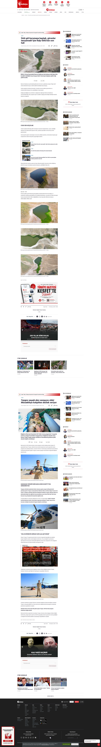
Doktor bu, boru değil (72, 87)
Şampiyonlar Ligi (35, 710)
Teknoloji (26, 720)
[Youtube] (28, 738)
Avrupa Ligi (34, 711)
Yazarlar (18, 717)
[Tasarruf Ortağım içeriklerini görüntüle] (27, 12)
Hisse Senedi (27, 710)
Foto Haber (26, 724)
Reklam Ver (34, 726)
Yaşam (22, 35)
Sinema (56, 706)
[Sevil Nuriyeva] (65, 74)
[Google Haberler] (49, 316)
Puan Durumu (34, 707)
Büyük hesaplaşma (71, 74)
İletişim (33, 720)
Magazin (26, 719)
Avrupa (41, 707)
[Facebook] (23, 306)
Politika (18, 706)
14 (42, 339)
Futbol (33, 706)
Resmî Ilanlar (27, 721)
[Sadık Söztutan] (65, 88)
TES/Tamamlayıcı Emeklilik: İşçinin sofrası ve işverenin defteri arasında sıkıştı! (74, 81)
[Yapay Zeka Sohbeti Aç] (98, 744)
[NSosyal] (44, 316)
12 (40, 339)
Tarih (56, 710)
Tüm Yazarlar (19, 720)
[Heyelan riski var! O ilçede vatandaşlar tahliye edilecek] (66, 124)
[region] (50, 744)
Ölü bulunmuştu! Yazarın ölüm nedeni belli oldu (74, 494)
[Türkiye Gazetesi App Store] (43, 720)
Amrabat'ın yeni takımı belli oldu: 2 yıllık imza (75, 478)
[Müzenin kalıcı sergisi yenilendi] (66, 129)
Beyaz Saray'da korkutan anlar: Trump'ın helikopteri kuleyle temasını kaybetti (75, 500)
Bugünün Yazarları (20, 719)
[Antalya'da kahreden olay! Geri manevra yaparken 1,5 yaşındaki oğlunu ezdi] (69, 41)
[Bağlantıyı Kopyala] (51, 46)
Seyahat (49, 710)
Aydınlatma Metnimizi (45, 744)
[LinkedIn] (42, 316)
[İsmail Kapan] (65, 69)
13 (41, 339)
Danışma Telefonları (35, 724)
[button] (56, 329)
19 (48, 339)
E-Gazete (22, 9)
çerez (40, 743)
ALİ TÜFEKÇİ (24, 280)
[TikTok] (33, 738)
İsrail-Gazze (42, 711)
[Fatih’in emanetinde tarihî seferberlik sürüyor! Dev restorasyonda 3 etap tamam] (66, 117)
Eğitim (18, 707)
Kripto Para (26, 711)
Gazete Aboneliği (27, 9)
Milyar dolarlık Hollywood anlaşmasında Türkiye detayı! (74, 483)
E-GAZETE (71, 701)
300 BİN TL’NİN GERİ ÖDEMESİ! (75, 138)
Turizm (26, 715)
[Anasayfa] (20, 702)
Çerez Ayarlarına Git (75, 744)
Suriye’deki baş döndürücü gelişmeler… (75, 430)
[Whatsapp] (49, 46)
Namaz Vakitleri (65, 706)
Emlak (26, 712)
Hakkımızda (34, 719)
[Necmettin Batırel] (65, 93)
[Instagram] (31, 738)
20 (49, 339)
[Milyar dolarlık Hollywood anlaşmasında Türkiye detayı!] (66, 485)
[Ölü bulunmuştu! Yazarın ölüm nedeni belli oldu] (66, 496)
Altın (25, 707)
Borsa (26, 706)
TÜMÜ (50, 339)
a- (41, 80)
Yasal (33, 725)
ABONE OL (76, 701)
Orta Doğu (41, 706)
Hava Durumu (50, 707)
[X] (37, 316)
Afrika (41, 710)
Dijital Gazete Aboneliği (35, 9)
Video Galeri (27, 725)
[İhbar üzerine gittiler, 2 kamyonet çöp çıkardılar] (66, 135)
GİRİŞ (81, 9)
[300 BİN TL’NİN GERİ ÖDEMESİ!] (66, 140)
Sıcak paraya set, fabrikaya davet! (74, 93)
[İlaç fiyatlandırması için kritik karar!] (66, 490)
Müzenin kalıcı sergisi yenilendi (75, 127)
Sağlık (49, 706)
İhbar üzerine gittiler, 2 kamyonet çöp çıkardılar (75, 133)
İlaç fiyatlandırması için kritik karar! (75, 488)
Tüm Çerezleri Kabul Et (66, 744)
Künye (33, 721)
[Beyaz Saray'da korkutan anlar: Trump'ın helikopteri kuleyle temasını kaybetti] (66, 501)
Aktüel (49, 711)
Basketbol (34, 712)
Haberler (26, 723)
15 (43, 339)
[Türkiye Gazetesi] (50, 10)
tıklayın (73, 105)
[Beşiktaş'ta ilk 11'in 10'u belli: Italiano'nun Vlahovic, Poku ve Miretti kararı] (69, 408)
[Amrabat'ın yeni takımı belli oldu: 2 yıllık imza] (66, 479)
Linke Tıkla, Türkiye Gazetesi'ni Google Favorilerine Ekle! (32, 32)
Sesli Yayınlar (65, 707)
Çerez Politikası (81, 742)
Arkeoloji (56, 707)
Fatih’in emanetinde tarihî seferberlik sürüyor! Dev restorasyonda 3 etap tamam (74, 116)
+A (43, 80)
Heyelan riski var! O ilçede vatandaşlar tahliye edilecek (74, 122)
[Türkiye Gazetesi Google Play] (43, 723)
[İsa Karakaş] (65, 80)
